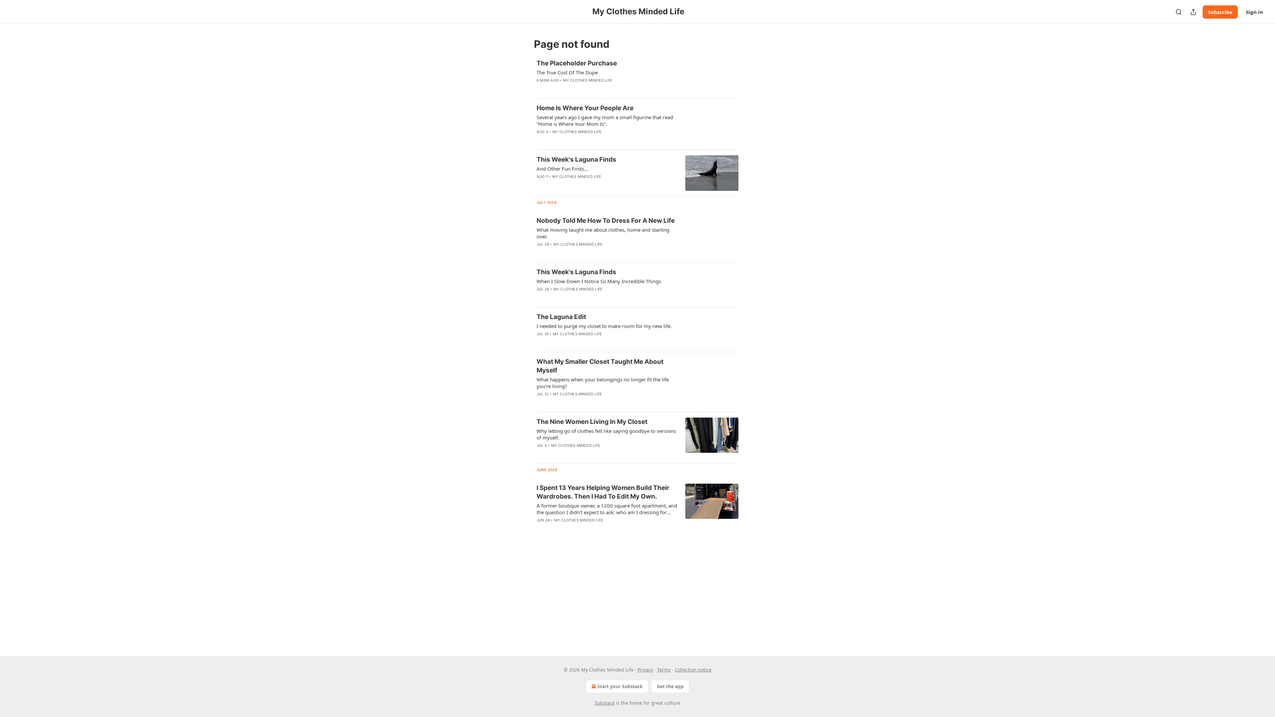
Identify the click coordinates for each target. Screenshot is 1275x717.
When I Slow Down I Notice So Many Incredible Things (599, 281)
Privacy (645, 670)
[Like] (541, 89)
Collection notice (693, 670)
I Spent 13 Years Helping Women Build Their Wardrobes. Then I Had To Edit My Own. (603, 492)
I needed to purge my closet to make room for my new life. (604, 326)
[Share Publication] (1193, 12)
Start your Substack (620, 686)
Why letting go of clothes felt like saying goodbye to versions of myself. (606, 434)
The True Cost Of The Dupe (567, 72)
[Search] (1178, 12)
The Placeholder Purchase (577, 63)
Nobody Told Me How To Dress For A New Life (606, 220)
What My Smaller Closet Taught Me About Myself (600, 366)
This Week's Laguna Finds (576, 159)
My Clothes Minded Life (587, 80)
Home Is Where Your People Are (585, 108)
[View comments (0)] (585, 89)
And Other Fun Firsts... (562, 168)
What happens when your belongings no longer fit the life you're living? (603, 382)
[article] (637, 76)
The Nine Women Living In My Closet (592, 422)
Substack (605, 703)
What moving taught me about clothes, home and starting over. (603, 233)
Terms (664, 670)
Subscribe (1220, 12)
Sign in (1254, 12)
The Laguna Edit (561, 317)
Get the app (670, 686)
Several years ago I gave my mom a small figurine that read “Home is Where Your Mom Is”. (605, 120)
